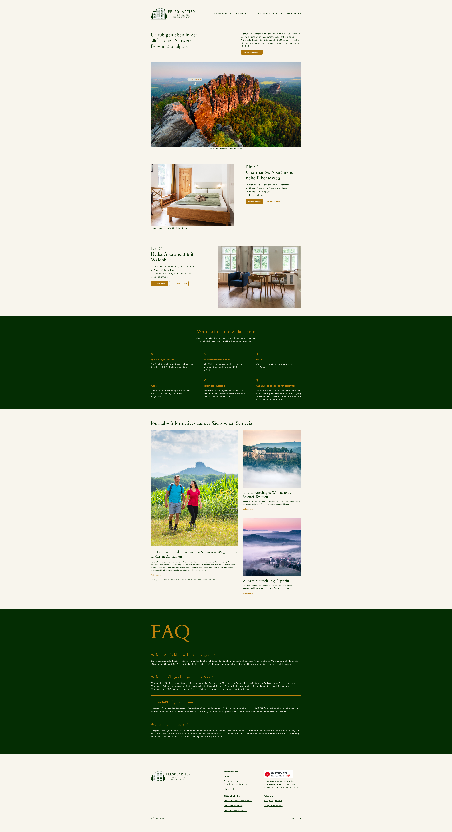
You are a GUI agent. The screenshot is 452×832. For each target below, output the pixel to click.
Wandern (211, 580)
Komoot (278, 800)
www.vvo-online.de (233, 805)
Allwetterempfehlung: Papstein (266, 581)
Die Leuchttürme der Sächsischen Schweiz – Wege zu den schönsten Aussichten (194, 554)
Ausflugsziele (187, 580)
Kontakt (227, 776)
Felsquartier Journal (273, 805)
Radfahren (197, 580)
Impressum (296, 818)
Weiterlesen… (156, 575)
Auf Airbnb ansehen (274, 202)
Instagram (268, 800)
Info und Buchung (255, 202)
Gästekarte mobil (272, 784)
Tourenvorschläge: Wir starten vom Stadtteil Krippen (269, 495)
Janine (170, 580)
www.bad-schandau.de (235, 810)
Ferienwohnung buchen (252, 52)
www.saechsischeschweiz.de (238, 800)
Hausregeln (229, 789)
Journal (178, 580)
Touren (204, 580)
